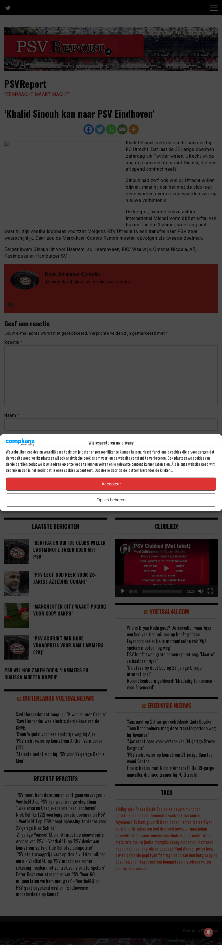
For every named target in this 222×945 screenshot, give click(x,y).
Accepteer (111, 483)
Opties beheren (111, 499)
